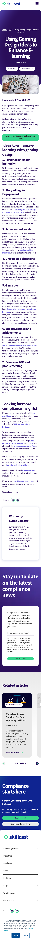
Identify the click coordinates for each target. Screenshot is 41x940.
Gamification (12, 68)
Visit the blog (20, 763)
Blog (11, 29)
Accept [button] (15, 935)
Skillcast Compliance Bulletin (17, 425)
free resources (28, 470)
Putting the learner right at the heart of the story (19, 211)
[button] (3, 763)
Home (4, 29)
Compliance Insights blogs (17, 465)
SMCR (30, 443)
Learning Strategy (27, 68)
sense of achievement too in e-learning (19, 345)
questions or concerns (23, 481)
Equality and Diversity (13, 704)
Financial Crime (18, 443)
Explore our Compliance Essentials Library (20, 137)
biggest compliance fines (25, 446)
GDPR (31, 440)
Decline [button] (25, 935)
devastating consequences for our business (19, 310)
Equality (6, 443)
